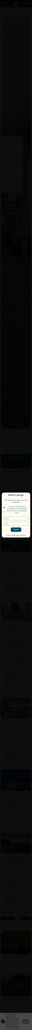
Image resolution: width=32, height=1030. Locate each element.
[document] (16, 515)
